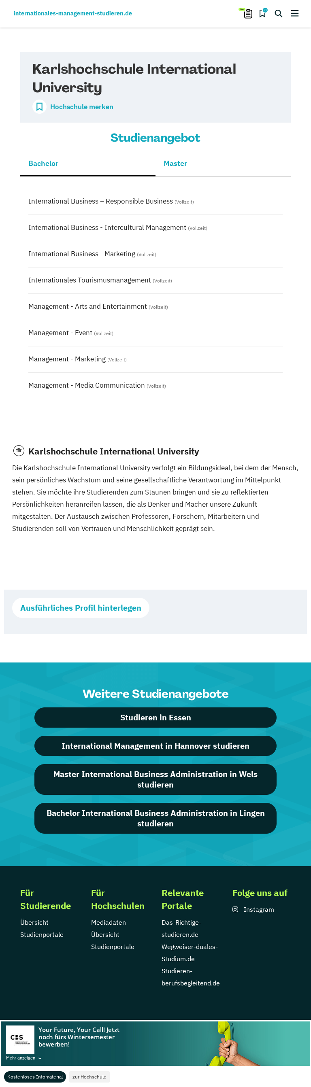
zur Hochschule (89, 1077)
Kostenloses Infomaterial (35, 1077)
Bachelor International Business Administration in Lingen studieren (156, 818)
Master (175, 163)
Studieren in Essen (155, 717)
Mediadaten (108, 922)
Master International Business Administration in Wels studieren (155, 779)
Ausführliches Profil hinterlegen (80, 607)
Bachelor (43, 163)
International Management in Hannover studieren (155, 745)
